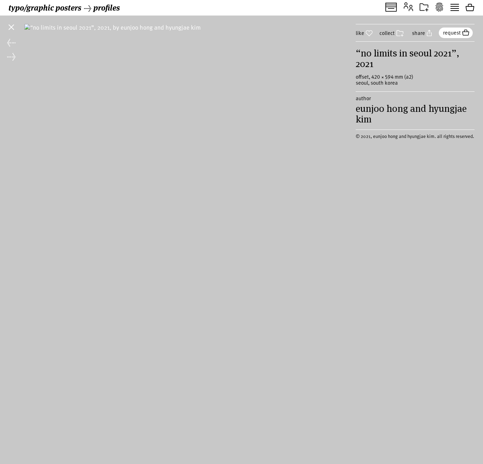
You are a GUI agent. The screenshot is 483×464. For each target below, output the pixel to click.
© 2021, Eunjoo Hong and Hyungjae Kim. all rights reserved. (415, 136)
